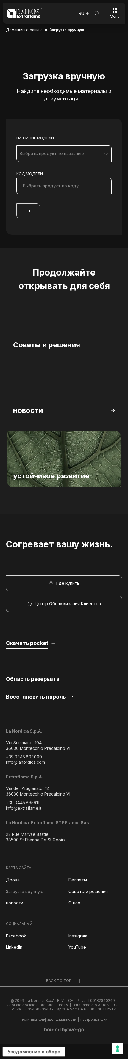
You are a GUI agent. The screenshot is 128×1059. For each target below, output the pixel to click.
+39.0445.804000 (24, 756)
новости (14, 902)
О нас (74, 902)
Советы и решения (88, 891)
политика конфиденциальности (48, 1020)
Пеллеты (77, 879)
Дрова (13, 879)
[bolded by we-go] (64, 1030)
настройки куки (93, 1020)
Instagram (77, 935)
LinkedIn (14, 947)
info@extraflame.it (23, 808)
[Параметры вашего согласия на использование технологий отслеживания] (117, 1048)
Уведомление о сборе (33, 1052)
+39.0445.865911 (22, 802)
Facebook (16, 935)
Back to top (58, 980)
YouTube (77, 947)
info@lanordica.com (25, 762)
